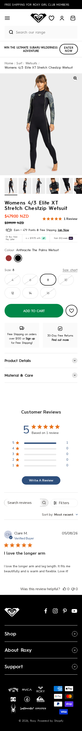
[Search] (9, 32)
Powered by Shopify (51, 720)
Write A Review (41, 480)
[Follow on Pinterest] (65, 611)
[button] (7, 18)
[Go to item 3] (38, 186)
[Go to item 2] (24, 186)
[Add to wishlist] (71, 311)
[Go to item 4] (52, 186)
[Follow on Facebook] (46, 611)
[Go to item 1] (11, 186)
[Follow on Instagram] (55, 611)
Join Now (63, 230)
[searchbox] (22, 502)
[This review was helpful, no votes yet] (64, 589)
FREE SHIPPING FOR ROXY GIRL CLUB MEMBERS (37, 4)
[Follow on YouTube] (74, 611)
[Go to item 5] (66, 186)
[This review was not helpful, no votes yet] (72, 589)
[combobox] (45, 32)
